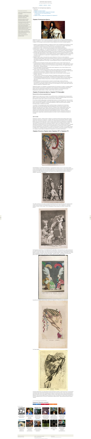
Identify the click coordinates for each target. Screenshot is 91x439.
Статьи (49, 5)
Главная (41, 5)
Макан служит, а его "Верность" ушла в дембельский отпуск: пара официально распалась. (24, 31)
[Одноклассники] (53, 404)
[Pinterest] (45, 404)
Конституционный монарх (43, 400)
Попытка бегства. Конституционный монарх (43, 13)
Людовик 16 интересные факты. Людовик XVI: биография (44, 12)
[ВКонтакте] (37, 404)
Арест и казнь (37, 14)
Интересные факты (45, 2)
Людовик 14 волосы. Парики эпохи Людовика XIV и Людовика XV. (45, 15)
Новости (45, 5)
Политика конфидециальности (37, 437)
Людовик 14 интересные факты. (40, 10)
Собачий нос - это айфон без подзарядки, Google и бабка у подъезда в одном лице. (23, 16)
